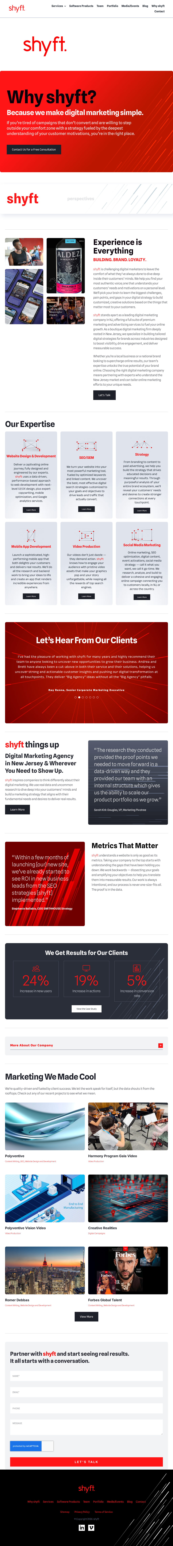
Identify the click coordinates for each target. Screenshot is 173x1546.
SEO (22, 1161)
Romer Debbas (17, 1300)
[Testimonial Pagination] (76, 697)
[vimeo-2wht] (91, 1526)
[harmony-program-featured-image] (128, 1104)
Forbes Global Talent (105, 1300)
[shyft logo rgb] (16, 6)
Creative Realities (102, 1228)
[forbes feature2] (128, 1248)
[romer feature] (45, 1248)
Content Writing (12, 1161)
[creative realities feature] (128, 1176)
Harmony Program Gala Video (112, 1156)
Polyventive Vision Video (25, 1228)
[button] (86, 1046)
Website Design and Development (40, 1161)
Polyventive (14, 1156)
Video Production (96, 1161)
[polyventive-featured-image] (45, 1176)
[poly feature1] (45, 1104)
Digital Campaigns (96, 1233)
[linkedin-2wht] (82, 1526)
